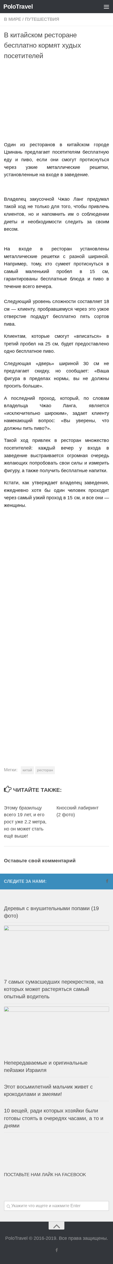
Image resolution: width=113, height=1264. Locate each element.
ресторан (45, 770)
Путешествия (42, 19)
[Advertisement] (58, 102)
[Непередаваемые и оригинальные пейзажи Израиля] (56, 1031)
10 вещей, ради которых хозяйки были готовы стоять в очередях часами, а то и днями (53, 1118)
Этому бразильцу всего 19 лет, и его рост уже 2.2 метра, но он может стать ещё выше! (25, 822)
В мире (12, 19)
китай (27, 770)
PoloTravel (18, 6)
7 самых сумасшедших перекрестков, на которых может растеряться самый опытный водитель (53, 989)
